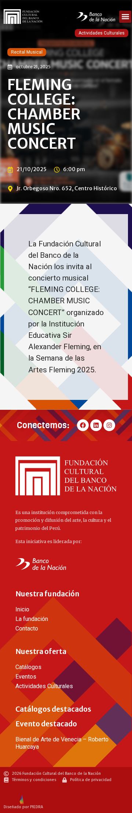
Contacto (26, 628)
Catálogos (28, 667)
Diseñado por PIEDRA (23, 807)
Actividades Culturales (101, 33)
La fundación (31, 618)
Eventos (25, 676)
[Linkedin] (96, 425)
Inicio (22, 609)
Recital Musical (27, 52)
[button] (125, 17)
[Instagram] (109, 425)
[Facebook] (83, 425)
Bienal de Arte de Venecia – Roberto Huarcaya (62, 743)
